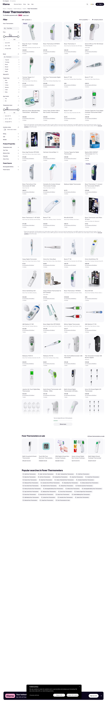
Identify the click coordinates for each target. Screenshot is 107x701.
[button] (92, 4)
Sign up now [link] (93, 695)
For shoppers (6, 1)
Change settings (34, 695)
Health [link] (24, 8)
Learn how (26, 15)
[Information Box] (31, 20)
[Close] (79, 686)
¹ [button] (28, 51)
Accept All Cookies (72, 695)
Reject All (59, 695)
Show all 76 (6, 74)
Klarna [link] (4, 8)
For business (13, 1)
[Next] (102, 449)
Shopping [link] (10, 8)
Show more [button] (63, 424)
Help (32, 4)
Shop (24, 4)
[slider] (4, 37)
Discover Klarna (18, 4)
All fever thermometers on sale (96, 436)
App (28, 4)
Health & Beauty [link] (17, 8)
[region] (54, 692)
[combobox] (84, 20)
